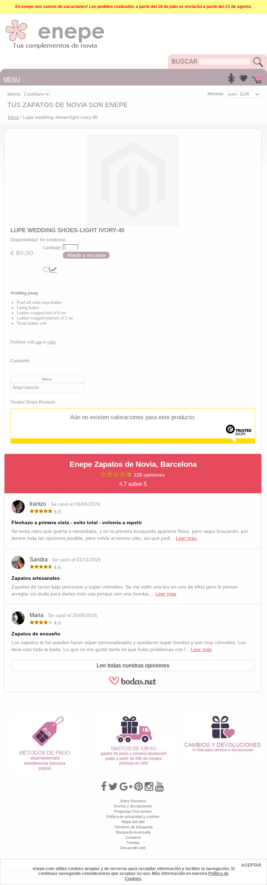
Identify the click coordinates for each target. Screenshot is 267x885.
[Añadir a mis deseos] (46, 270)
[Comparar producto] (53, 270)
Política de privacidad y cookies (133, 816)
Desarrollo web (133, 848)
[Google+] (126, 786)
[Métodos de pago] (44, 717)
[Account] (231, 80)
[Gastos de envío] (133, 717)
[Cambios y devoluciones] (222, 717)
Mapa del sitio (133, 822)
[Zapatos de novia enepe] (55, 21)
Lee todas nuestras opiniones (133, 665)
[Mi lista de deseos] (243, 80)
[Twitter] (113, 786)
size (38, 342)
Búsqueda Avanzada (133, 832)
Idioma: (14, 94)
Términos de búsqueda (133, 827)
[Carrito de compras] (257, 80)
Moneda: (216, 93)
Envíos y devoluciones (133, 806)
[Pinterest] (138, 786)
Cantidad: (52, 247)
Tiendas (133, 843)
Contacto (133, 837)
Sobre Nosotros (133, 801)
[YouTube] (159, 786)
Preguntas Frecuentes (133, 811)
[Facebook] (104, 786)
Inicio (13, 117)
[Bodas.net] (132, 684)
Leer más (186, 538)
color (51, 342)
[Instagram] (149, 786)
